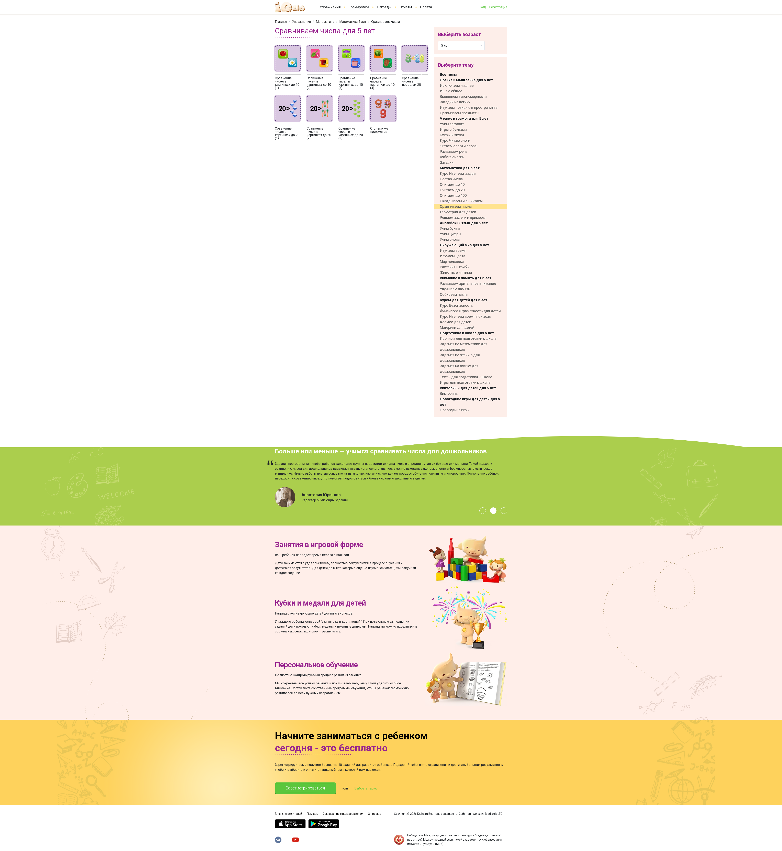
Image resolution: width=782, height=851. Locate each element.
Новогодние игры (455, 410)
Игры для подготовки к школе (465, 382)
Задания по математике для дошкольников (463, 347)
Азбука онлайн (452, 157)
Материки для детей (457, 327)
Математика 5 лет (352, 22)
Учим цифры (450, 234)
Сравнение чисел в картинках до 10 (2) (319, 83)
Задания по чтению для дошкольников (460, 358)
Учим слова (450, 239)
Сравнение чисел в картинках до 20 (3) (350, 133)
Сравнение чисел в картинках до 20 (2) (319, 133)
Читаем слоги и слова (458, 146)
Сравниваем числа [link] (385, 22)
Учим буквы (450, 228)
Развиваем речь (453, 151)
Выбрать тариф (366, 788)
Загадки (447, 162)
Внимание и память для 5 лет (465, 278)
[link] (281, 22)
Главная (281, 22)
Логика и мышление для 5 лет (466, 80)
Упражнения (330, 7)
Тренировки (359, 7)
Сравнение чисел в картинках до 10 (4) (382, 83)
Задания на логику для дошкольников (459, 369)
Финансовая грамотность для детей (470, 311)
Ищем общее (451, 91)
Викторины (449, 393)
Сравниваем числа (456, 206)
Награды (384, 7)
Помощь (312, 813)
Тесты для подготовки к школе (466, 377)
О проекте (374, 813)
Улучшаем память (455, 289)
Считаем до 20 (452, 190)
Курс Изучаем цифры (458, 173)
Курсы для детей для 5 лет (463, 300)
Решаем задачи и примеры (463, 217)
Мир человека (452, 261)
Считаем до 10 (452, 184)
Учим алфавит (452, 124)
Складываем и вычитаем (461, 201)
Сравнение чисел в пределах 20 (411, 81)
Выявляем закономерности (463, 96)
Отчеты (406, 7)
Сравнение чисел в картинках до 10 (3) (350, 83)
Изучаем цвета (452, 256)
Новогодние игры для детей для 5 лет (470, 402)
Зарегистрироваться (305, 788)
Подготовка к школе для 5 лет (467, 333)
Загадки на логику (455, 102)
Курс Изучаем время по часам (466, 316)
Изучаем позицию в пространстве (469, 107)
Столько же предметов (379, 130)
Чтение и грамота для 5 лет (464, 118)
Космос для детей (455, 322)
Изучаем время (453, 250)
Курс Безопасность (456, 305)
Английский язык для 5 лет (464, 223)
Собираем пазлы (454, 294)
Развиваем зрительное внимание (468, 283)
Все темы (448, 74)
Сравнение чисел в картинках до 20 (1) (287, 133)
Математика (325, 22)
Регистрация (498, 7)
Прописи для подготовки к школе (468, 338)
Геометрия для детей (458, 212)
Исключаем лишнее (457, 85)
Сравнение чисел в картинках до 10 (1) (287, 83)
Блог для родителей (288, 813)
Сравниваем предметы (459, 113)
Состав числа (451, 179)
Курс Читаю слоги (455, 140)
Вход (482, 7)
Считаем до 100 (453, 195)
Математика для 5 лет (460, 168)
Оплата (426, 7)
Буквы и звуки (452, 135)
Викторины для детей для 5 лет (468, 388)
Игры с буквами (453, 129)
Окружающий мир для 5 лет (464, 245)
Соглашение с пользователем (343, 813)
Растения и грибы (455, 267)
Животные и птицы (456, 272)
